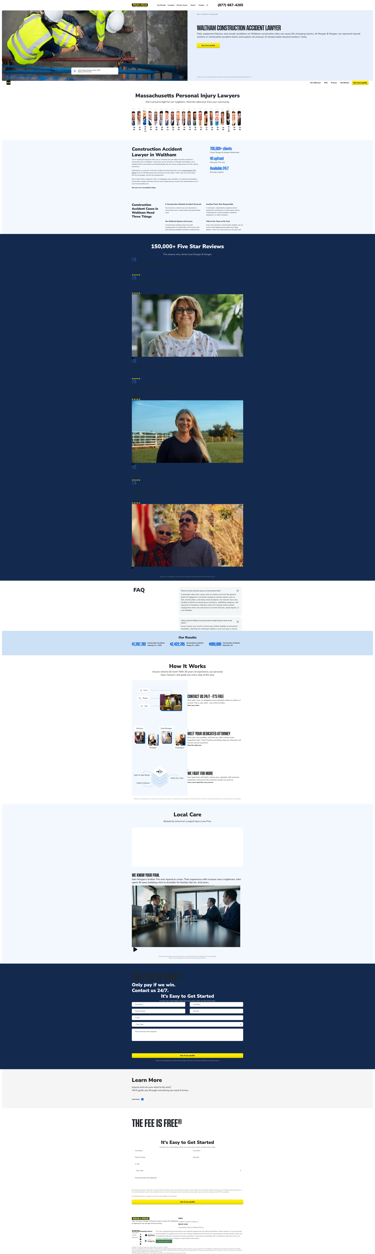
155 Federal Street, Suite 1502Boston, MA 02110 (89, 71)
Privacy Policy (165, 1253)
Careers (187, 1222)
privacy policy (173, 1050)
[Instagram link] (140, 1241)
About (193, 5)
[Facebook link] (140, 1237)
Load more (136, 1099)
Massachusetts (214, 14)
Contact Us (194, 1222)
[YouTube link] (140, 1239)
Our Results (161, 5)
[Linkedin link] (140, 1244)
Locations (171, 5)
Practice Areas (182, 5)
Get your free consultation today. (144, 188)
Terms (156, 1050)
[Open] (207, 5)
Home (198, 14)
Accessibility (182, 1227)
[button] (132, 570)
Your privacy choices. (164, 1241)
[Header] (140, 5)
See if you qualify (208, 45)
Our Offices (205, 14)
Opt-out (190, 1227)
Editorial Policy (198, 1227)
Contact (201, 5)
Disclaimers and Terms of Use (177, 1253)
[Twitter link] (140, 1234)
